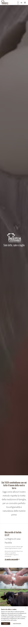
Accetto (6, 623)
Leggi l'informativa (17, 623)
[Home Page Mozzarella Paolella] (4, 2)
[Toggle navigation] (25, 2)
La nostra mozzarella (11, 559)
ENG (21, 2)
